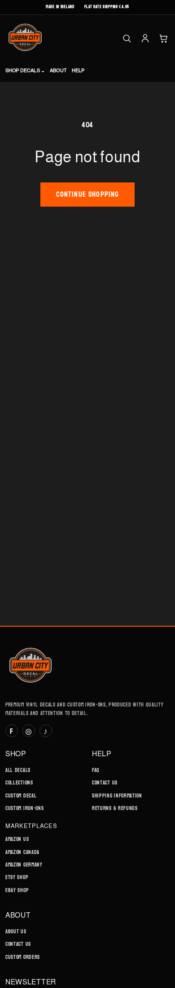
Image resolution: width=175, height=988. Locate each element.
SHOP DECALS (25, 70)
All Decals (18, 770)
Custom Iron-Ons (24, 808)
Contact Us (105, 782)
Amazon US (17, 839)
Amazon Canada (22, 852)
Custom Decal (20, 795)
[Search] (127, 38)
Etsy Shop (16, 877)
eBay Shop (17, 890)
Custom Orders (22, 957)
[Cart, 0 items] (164, 38)
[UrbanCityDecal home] (25, 38)
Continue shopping (87, 194)
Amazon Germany (24, 864)
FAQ (96, 770)
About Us (15, 931)
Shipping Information (117, 795)
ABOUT (58, 70)
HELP (78, 70)
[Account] (145, 38)
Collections (19, 782)
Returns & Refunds (115, 808)
